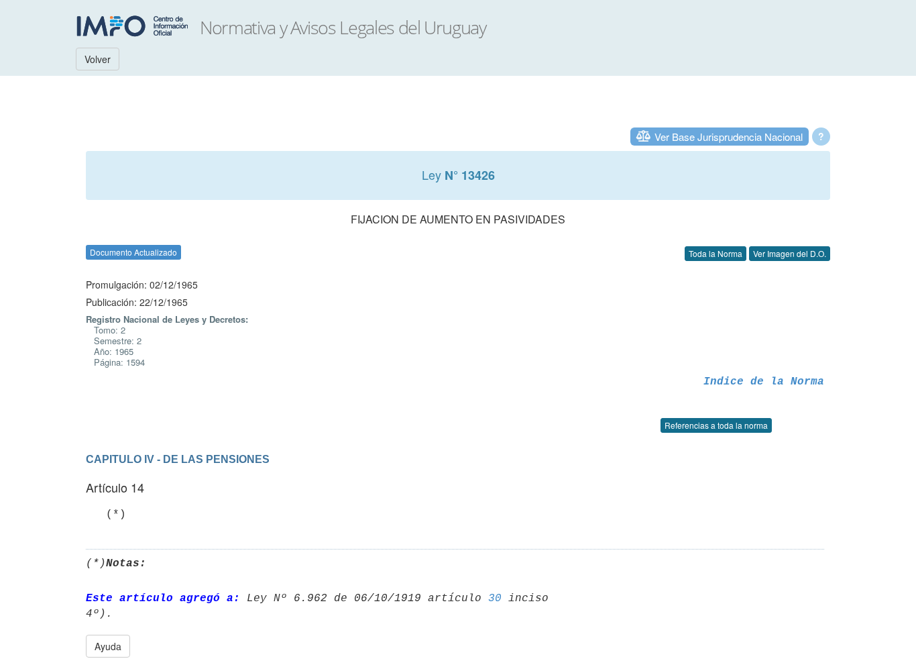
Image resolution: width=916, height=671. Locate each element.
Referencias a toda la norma (716, 425)
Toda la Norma (715, 253)
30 (495, 598)
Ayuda (108, 646)
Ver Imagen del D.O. (789, 253)
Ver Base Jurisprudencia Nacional (728, 137)
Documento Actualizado (133, 252)
